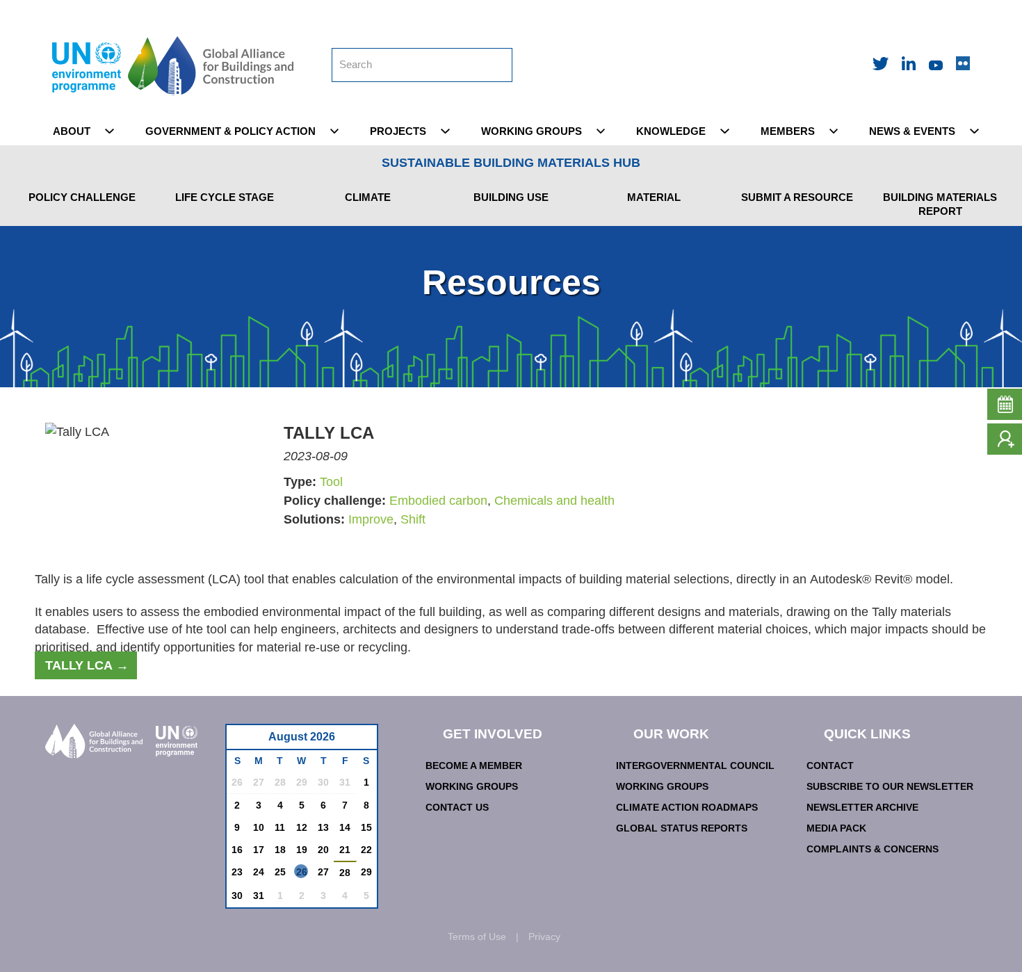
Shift (412, 519)
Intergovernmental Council (695, 765)
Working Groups (471, 786)
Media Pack (836, 828)
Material (654, 197)
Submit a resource (797, 197)
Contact (830, 765)
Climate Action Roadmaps (687, 807)
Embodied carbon (438, 501)
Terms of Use (477, 936)
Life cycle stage (224, 197)
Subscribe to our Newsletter (889, 786)
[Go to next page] (362, 741)
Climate (368, 197)
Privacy (544, 936)
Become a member (473, 765)
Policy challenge (82, 197)
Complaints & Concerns (872, 848)
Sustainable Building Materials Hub (511, 163)
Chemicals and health (554, 501)
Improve (371, 519)
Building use (511, 197)
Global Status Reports (681, 828)
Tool (331, 482)
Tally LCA (79, 665)
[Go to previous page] (244, 741)
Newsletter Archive (862, 807)
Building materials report (940, 204)
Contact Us (457, 807)
